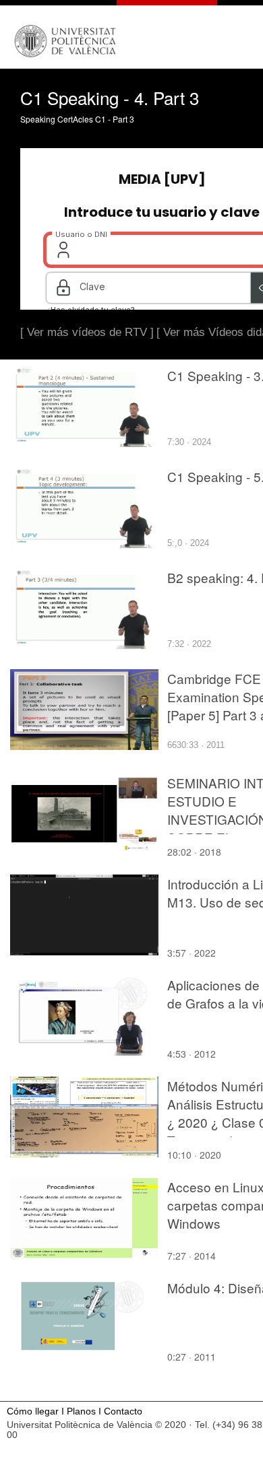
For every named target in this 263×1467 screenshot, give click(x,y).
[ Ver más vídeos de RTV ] (87, 332)
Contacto (123, 1411)
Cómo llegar (33, 1411)
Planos (81, 1411)
